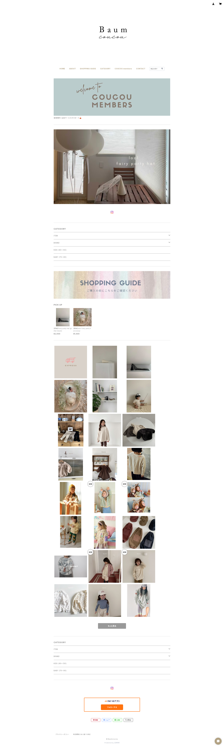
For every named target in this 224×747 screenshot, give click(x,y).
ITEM (56, 236)
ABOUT (72, 69)
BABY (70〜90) (60, 257)
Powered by (109, 743)
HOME (62, 69)
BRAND (57, 243)
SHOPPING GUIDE (88, 69)
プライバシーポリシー (62, 734)
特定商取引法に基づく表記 (82, 734)
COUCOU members (123, 69)
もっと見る (112, 626)
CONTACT (140, 69)
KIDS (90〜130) (60, 250)
